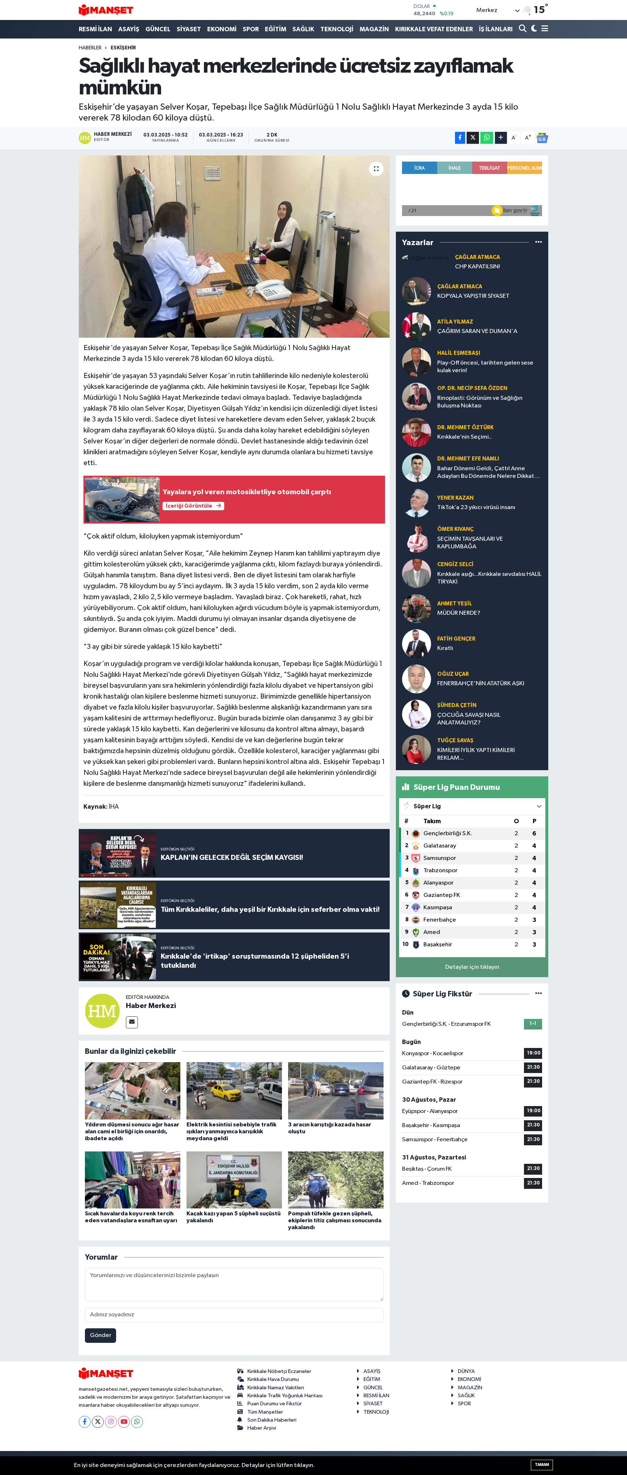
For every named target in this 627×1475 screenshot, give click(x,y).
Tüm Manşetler (265, 1412)
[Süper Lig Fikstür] (538, 994)
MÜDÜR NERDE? (458, 613)
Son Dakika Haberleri (271, 1420)
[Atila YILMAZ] (416, 327)
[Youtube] (124, 1422)
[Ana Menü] (543, 29)
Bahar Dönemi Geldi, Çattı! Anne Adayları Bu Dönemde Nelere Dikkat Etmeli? (485, 473)
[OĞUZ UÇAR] (416, 679)
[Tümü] (538, 242)
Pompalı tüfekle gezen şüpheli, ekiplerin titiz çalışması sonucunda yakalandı (334, 1220)
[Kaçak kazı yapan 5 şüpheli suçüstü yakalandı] (234, 1180)
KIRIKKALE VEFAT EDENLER (434, 29)
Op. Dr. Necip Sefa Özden (472, 388)
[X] (98, 1422)
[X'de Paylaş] (473, 138)
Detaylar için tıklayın (472, 967)
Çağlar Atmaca (477, 257)
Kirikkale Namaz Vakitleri (275, 1387)
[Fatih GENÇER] (416, 644)
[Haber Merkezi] (102, 1011)
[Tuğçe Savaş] (416, 749)
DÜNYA (466, 1371)
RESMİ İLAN (95, 29)
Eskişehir (123, 47)
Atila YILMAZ (455, 322)
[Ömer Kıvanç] (416, 538)
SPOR (251, 29)
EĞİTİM (275, 29)
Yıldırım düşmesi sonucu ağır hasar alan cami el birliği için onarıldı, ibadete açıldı (132, 1131)
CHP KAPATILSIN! (477, 267)
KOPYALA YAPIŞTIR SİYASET (473, 296)
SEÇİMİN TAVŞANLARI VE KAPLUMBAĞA (470, 543)
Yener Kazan (455, 498)
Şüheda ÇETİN (456, 705)
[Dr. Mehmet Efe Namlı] (416, 467)
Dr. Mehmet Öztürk (465, 427)
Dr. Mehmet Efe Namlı (468, 459)
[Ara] (523, 29)
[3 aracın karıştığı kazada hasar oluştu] (336, 1091)
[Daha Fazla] (501, 138)
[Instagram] (111, 1422)
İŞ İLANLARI (496, 29)
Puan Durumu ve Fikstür (274, 1403)
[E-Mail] (132, 1022)
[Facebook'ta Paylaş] (460, 138)
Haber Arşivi (261, 1428)
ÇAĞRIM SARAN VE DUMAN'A (477, 331)
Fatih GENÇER (456, 639)
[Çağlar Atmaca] (425, 258)
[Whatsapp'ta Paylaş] (486, 138)
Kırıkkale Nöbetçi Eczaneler (279, 1371)
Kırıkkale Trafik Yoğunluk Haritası (285, 1395)
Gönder (100, 1335)
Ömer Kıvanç (455, 529)
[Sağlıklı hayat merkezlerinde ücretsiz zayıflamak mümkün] (234, 246)
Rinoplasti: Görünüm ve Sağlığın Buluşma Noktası (479, 402)
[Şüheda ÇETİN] (416, 714)
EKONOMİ (222, 29)
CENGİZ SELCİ (455, 564)
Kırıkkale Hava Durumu (273, 1379)
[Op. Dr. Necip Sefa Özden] (416, 397)
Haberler (90, 47)
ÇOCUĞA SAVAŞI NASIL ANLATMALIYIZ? (468, 719)
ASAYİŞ (128, 29)
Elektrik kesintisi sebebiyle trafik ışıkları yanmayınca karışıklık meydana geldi (231, 1131)
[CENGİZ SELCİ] (416, 573)
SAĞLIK (303, 29)
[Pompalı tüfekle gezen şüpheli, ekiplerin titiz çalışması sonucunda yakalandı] (336, 1180)
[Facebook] (85, 1422)
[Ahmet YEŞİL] (416, 608)
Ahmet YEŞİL (454, 603)
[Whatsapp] (137, 1422)
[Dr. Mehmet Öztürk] (416, 432)
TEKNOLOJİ (336, 29)
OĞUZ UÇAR (453, 674)
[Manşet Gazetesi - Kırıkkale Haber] (106, 10)
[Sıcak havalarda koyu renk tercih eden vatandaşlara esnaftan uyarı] (132, 1180)
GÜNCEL (158, 29)
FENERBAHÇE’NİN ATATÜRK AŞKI (480, 683)
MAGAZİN (374, 29)
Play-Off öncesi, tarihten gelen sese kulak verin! (485, 367)
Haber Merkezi (151, 1005)
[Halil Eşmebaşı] (416, 362)
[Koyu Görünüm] (533, 29)
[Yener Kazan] (416, 503)
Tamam (542, 1465)
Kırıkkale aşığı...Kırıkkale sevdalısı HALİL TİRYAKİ (489, 578)
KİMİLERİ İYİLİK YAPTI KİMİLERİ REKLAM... (476, 754)
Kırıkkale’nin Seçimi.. (464, 437)
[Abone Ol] (542, 138)
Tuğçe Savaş (455, 740)
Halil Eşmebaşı (458, 353)
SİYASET (189, 29)
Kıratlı (445, 648)
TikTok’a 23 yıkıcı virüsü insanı (476, 507)
